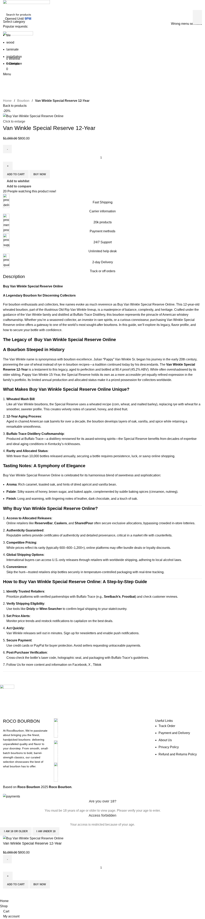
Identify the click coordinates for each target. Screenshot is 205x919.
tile (8, 35)
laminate (12, 49)
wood (10, 42)
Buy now (39, 884)
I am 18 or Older (16, 831)
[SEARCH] (197, 17)
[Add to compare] (8, 893)
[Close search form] (5, 5)
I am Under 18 (45, 831)
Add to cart (16, 884)
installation (14, 56)
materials (12, 63)
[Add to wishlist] (19, 893)
